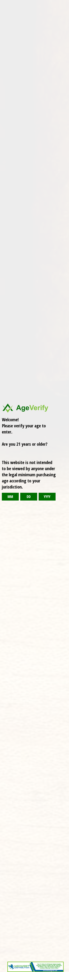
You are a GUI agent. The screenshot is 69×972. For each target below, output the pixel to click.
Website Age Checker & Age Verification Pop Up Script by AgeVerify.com (64, 971)
